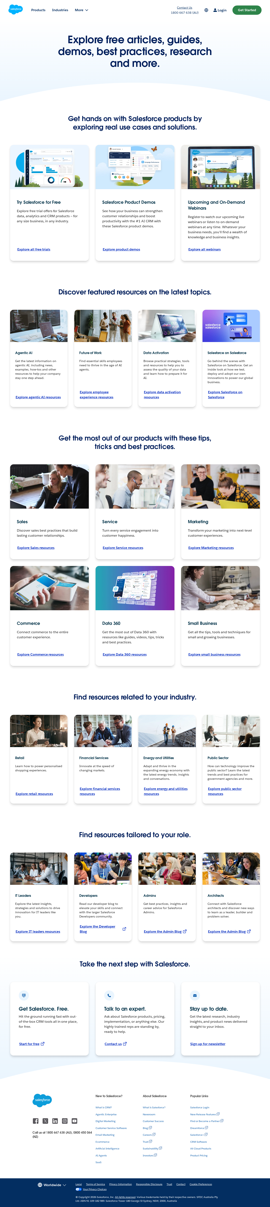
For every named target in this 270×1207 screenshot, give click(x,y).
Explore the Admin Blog (163, 931)
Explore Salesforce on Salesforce (225, 394)
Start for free (29, 1044)
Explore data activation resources (162, 394)
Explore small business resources (214, 654)
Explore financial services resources (100, 791)
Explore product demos (121, 249)
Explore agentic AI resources (38, 397)
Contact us (113, 1044)
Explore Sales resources (35, 548)
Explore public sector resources (225, 791)
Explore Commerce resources (40, 654)
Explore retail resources (34, 794)
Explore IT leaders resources (38, 931)
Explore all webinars (204, 249)
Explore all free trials (33, 249)
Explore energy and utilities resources (166, 791)
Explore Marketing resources (211, 548)
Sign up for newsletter (207, 1044)
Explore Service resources (123, 548)
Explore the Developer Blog (97, 929)
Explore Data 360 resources (124, 654)
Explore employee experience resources (96, 394)
